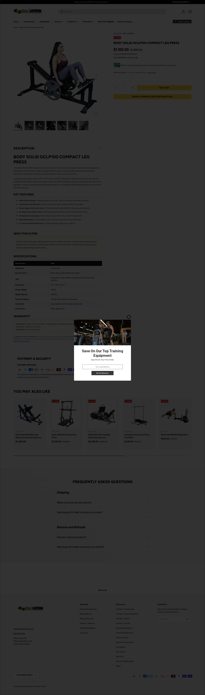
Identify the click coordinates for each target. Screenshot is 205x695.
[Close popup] (129, 317)
